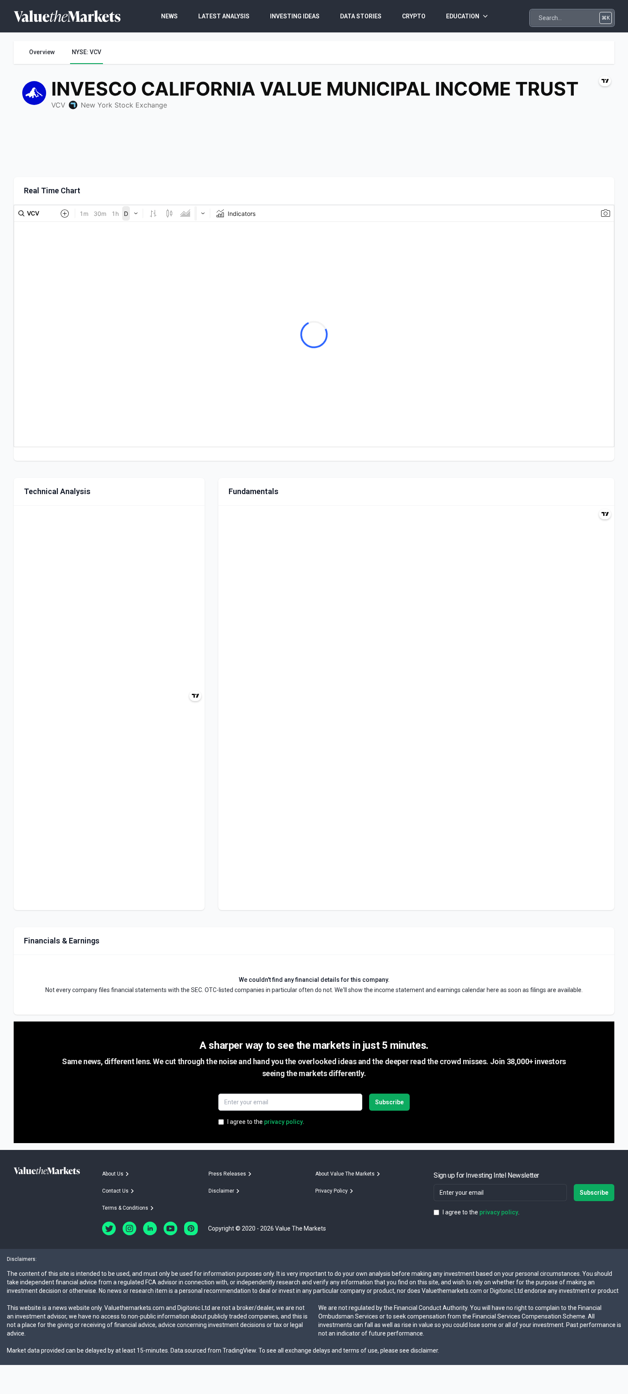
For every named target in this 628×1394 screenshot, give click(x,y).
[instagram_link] (129, 1228)
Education (462, 16)
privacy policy (283, 1121)
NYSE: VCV (86, 52)
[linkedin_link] (150, 1228)
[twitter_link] (109, 1228)
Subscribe (389, 1102)
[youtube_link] (170, 1228)
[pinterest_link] (191, 1228)
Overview (42, 52)
